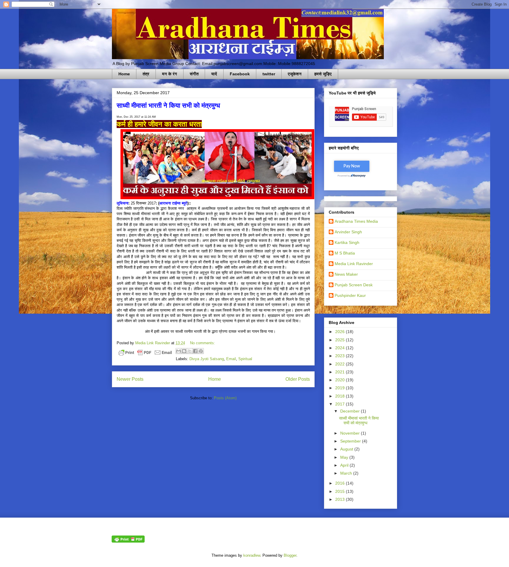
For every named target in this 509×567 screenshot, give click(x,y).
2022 (340, 364)
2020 (340, 380)
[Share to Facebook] (195, 351)
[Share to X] (190, 351)
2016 (340, 483)
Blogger (290, 555)
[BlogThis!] (184, 351)
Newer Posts (130, 379)
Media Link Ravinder (354, 263)
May (344, 457)
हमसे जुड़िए (323, 74)
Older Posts (297, 379)
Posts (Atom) (225, 398)
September (351, 441)
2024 (340, 347)
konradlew (251, 555)
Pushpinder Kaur (350, 295)
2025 (340, 339)
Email (231, 359)
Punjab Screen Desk (354, 284)
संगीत (194, 74)
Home (124, 74)
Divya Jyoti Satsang (206, 359)
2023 (340, 355)
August (347, 449)
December (350, 411)
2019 (340, 387)
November (350, 433)
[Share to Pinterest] (201, 351)
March (346, 473)
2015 (340, 491)
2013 (340, 499)
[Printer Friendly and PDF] (145, 353)
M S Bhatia (345, 253)
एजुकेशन (295, 74)
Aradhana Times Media (356, 221)
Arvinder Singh (348, 232)
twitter (268, 74)
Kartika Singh (347, 242)
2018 (340, 396)
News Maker (346, 274)
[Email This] (178, 351)
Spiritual (245, 359)
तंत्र (146, 74)
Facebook (240, 74)
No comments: (202, 343)
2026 (340, 331)
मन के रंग (169, 74)
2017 (340, 404)
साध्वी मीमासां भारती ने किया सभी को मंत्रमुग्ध (168, 105)
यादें (214, 74)
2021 (340, 372)
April (345, 465)
